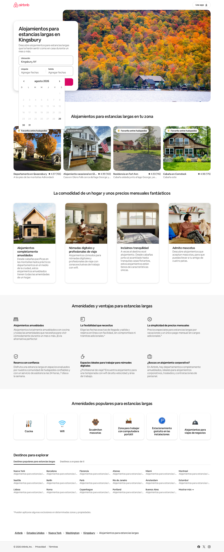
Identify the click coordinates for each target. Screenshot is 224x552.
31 (29, 125)
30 (23, 125)
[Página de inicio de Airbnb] (21, 5)
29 (60, 118)
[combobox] (46, 62)
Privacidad (40, 546)
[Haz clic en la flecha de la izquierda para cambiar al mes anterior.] (24, 81)
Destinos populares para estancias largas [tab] (34, 461)
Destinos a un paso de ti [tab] (72, 461)
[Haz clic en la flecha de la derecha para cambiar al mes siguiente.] (59, 81)
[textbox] (32, 72)
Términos (53, 546)
